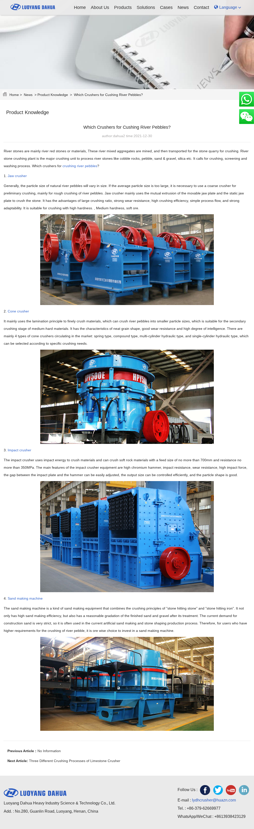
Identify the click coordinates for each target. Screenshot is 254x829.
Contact (201, 7)
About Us (100, 7)
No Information (49, 751)
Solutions (146, 7)
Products (123, 7)
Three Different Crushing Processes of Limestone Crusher (74, 761)
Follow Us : (187, 790)
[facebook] (205, 790)
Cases (166, 7)
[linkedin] (243, 790)
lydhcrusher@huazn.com (214, 800)
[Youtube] (230, 790)
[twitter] (218, 790)
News (183, 7)
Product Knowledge (52, 95)
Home (80, 7)
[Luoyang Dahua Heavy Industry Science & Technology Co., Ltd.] (33, 6)
